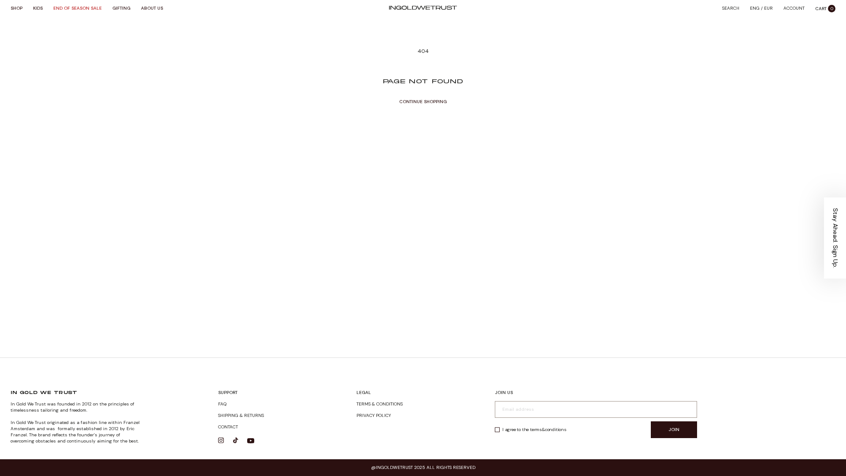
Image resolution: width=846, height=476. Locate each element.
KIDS (38, 8)
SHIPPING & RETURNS (241, 415)
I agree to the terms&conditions (534, 429)
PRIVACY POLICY (373, 415)
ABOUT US (152, 8)
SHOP (16, 8)
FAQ (222, 404)
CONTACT (228, 427)
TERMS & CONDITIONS (379, 404)
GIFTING (121, 8)
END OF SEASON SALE (77, 8)
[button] (835, 238)
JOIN (673, 429)
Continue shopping (423, 101)
